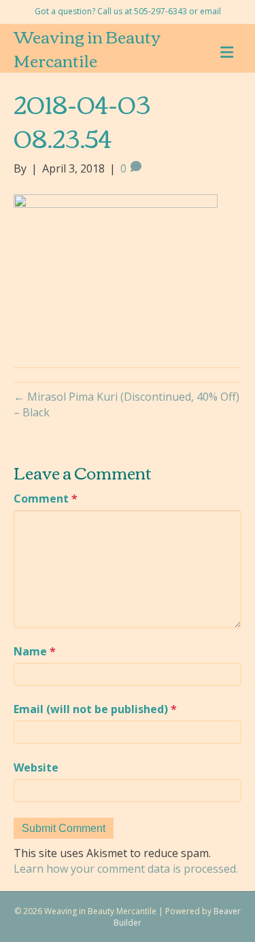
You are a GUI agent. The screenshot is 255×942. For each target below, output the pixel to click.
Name (35, 651)
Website (36, 767)
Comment (46, 498)
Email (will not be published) (95, 709)
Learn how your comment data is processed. (126, 868)
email (210, 11)
